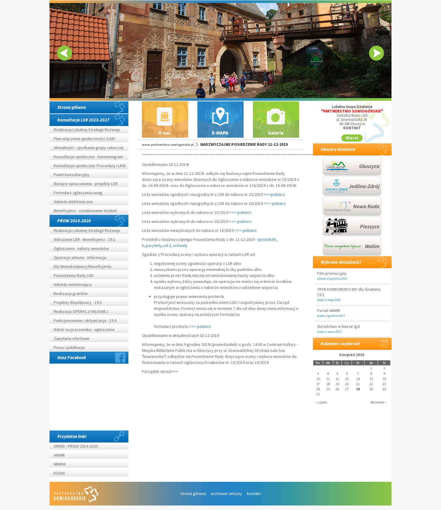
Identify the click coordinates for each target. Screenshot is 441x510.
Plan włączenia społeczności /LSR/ (85, 138)
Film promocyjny (331, 273)
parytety (154, 245)
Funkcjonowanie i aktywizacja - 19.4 (85, 320)
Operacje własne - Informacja (80, 257)
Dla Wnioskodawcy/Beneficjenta (82, 266)
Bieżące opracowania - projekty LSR (86, 183)
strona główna (193, 493)
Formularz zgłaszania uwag (78, 192)
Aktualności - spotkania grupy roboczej (88, 147)
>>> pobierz (275, 203)
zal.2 (167, 245)
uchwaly (180, 245)
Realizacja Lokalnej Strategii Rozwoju (87, 129)
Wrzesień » (378, 402)
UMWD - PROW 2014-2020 (76, 446)
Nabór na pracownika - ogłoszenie (84, 329)
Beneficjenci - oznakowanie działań (85, 210)
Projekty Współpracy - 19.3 (78, 302)
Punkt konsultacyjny (71, 174)
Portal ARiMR (328, 310)
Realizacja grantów (71, 293)
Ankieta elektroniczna (73, 201)
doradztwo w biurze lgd (338, 326)
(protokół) (267, 239)
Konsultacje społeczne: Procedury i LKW (90, 165)
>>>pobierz (274, 194)
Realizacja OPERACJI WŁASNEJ (81, 311)
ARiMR (59, 455)
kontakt (254, 493)
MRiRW (60, 464)
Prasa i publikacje (69, 347)
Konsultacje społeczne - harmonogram (88, 156)
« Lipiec (321, 402)
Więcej (352, 137)
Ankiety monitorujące (73, 284)
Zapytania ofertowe (71, 338)
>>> (175, 371)
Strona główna (71, 107)
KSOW (59, 473)
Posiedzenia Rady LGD (74, 275)
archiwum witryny (226, 493)
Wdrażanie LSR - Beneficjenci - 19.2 (84, 239)
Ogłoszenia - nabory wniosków (81, 248)
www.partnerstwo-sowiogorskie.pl (168, 144)
